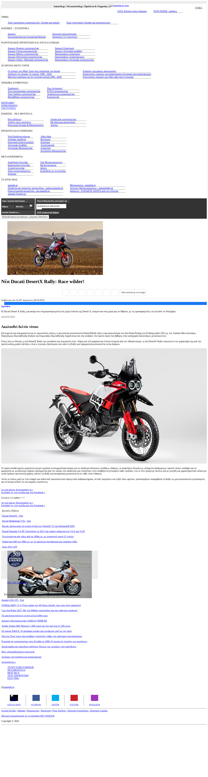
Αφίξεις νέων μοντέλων (19, 122)
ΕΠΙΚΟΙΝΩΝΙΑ (9, 105)
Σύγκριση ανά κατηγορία (64, 34)
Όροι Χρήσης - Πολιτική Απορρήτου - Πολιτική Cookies (80, 710)
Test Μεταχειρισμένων (51, 162)
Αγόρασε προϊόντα (17, 139)
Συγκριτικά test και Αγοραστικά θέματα (27, 37)
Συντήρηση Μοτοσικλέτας (53, 151)
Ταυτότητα (46, 710)
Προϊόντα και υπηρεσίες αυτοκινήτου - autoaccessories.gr (35, 188)
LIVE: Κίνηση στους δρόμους (132, 11)
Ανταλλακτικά (47, 145)
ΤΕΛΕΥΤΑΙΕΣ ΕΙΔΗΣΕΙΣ (20, 667)
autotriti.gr (13, 185)
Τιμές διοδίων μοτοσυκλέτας (22, 94)
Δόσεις (43, 168)
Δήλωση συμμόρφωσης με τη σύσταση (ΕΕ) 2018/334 (27, 716)
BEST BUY (13, 672)
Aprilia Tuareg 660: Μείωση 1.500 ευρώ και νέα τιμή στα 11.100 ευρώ (36, 626)
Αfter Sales (46, 136)
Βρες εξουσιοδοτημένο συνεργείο (18, 651)
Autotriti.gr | (54, 6)
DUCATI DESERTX (17, 582)
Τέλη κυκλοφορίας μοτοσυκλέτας (24, 91)
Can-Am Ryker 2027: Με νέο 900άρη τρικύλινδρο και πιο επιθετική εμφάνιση (39, 610)
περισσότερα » (9, 662)
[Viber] (90, 292)
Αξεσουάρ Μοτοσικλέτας (20, 148)
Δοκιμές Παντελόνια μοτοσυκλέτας (25, 57)
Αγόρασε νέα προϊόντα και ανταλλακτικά (21, 657)
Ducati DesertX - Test (12, 516)
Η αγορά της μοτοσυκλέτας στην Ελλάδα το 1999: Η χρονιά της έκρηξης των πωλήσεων (44, 641)
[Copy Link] (114, 292)
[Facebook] (65, 292)
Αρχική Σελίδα (8, 710)
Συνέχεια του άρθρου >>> (13, 497)
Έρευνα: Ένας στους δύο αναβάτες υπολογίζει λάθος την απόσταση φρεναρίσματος (42, 636)
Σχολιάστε (6, 306)
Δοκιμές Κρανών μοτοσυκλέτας (23, 48)
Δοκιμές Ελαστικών (64, 48)
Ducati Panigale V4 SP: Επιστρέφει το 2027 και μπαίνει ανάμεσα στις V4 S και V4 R (43, 531)
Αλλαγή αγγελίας (16, 168)
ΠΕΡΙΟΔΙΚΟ (7, 102)
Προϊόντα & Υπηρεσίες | (91, 6)
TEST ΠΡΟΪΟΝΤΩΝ (18, 675)
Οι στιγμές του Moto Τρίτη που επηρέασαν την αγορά (34, 71)
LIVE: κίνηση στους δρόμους (48, 212)
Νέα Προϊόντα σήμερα (19, 136)
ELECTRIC (13, 678)
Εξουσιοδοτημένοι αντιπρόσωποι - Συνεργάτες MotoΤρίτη (25, 217)
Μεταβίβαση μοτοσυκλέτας (21, 97)
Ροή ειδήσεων (14, 119)
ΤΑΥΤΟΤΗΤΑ (8, 108)
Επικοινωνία (53, 97)
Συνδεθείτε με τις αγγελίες (53, 171)
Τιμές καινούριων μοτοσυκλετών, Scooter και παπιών (34, 22)
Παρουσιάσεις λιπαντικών (67, 54)
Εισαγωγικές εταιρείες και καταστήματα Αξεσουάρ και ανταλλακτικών (117, 74)
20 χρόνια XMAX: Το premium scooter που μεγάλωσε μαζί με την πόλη (37, 631)
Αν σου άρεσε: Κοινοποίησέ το (17, 489)
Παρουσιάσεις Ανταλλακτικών (69, 57)
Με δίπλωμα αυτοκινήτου (62, 122)
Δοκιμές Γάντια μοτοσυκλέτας (22, 51)
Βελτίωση (45, 139)
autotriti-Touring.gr (17, 194)
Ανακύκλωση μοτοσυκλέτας (61, 94)
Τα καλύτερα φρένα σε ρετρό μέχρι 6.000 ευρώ (25, 615)
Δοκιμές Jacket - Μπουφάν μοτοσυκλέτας (28, 59)
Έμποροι (12, 174)
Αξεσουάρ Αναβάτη (17, 145)
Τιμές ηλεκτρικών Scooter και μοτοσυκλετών (88, 22)
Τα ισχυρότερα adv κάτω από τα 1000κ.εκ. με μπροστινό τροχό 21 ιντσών (38, 536)
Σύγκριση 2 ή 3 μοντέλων (64, 37)
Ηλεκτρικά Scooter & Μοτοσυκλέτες (26, 125)
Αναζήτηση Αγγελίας (18, 162)
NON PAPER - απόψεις (165, 11)
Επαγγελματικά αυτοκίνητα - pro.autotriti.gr (29, 191)
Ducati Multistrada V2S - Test (16, 521)
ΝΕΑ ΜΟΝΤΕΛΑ (16, 670)
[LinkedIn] (106, 292)
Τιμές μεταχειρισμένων (19, 171)
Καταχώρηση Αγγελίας (19, 165)
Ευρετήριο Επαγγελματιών (21, 142)
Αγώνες (54, 125)
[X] (73, 292)
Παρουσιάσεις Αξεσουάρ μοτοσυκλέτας (74, 59)
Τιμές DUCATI (9, 547)
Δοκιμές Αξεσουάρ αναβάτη (68, 51)
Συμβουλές (13, 88)
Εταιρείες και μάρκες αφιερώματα (99, 71)
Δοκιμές (12, 34)
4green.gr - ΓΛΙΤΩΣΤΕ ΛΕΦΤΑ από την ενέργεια (94, 191)
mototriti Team (8, 316)
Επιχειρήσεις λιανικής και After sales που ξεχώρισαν (108, 77)
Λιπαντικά (45, 148)
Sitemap (21, 710)
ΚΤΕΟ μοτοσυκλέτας (57, 91)
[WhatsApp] (98, 292)
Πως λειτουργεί (54, 88)
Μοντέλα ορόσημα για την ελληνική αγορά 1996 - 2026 (35, 77)
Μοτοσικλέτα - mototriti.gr (83, 185)
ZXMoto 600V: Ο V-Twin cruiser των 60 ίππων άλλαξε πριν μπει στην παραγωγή (41, 605)
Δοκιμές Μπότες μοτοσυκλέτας (23, 54)
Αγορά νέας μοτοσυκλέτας (63, 119)
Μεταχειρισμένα (48, 165)
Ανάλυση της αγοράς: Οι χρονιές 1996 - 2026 (30, 74)
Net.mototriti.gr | (70, 6)
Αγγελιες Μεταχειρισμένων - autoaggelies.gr (91, 188)
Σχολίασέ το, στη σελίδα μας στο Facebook (23, 492)
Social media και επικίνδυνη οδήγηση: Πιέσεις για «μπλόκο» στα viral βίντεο (39, 646)
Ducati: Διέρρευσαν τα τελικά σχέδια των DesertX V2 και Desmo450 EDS (38, 526)
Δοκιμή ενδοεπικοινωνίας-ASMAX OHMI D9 (24, 621)
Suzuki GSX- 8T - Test (13, 600)
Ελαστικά (45, 142)
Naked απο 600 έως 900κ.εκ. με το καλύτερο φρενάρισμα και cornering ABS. (40, 541)
